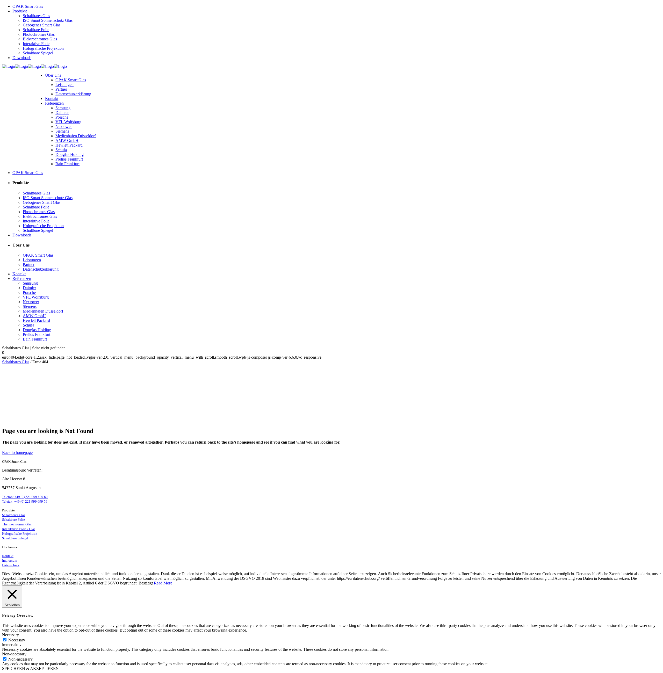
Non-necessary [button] (14, 654)
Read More (163, 583)
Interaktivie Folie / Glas (18, 529)
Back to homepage (17, 452)
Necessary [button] (10, 635)
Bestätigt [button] (146, 583)
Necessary (16, 640)
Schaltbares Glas (15, 362)
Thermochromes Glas (17, 524)
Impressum (9, 560)
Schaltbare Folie (13, 520)
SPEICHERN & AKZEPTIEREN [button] (30, 668)
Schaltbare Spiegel (15, 538)
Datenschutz (10, 565)
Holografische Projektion (19, 533)
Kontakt (7, 556)
